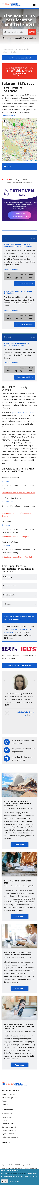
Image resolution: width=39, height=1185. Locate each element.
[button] (25, 151)
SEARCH (32, 32)
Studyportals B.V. (25, 1165)
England (5, 52)
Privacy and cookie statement (17, 1174)
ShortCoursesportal (9, 1127)
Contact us (5, 1104)
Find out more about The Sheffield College (18, 557)
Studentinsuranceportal (10, 1137)
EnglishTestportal (8, 1134)
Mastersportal (7, 1117)
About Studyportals (8, 1094)
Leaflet (30, 160)
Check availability (23, 284)
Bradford (7, 337)
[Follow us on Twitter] (5, 1156)
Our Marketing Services (10, 1097)
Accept (4, 1181)
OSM (35, 160)
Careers (4, 1101)
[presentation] (4, 681)
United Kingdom (24, 49)
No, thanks (14, 1181)
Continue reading (8, 115)
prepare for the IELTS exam (23, 412)
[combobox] (15, 32)
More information (11, 269)
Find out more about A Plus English (15, 536)
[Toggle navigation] (34, 5)
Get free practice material (19, 665)
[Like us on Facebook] (5, 1148)
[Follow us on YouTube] (18, 1148)
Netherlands (29, 729)
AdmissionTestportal (9, 1130)
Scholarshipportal (8, 1124)
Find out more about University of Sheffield (18, 493)
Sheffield (14, 52)
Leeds (6, 238)
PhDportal (5, 1120)
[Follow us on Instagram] (11, 1156)
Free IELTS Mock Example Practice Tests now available (19, 618)
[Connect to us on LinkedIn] (11, 1148)
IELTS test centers (8, 49)
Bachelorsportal (7, 1114)
